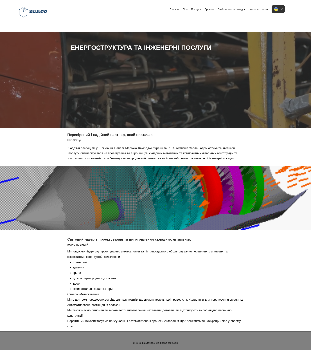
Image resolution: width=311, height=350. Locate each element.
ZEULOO (38, 11)
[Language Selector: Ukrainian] (278, 9)
